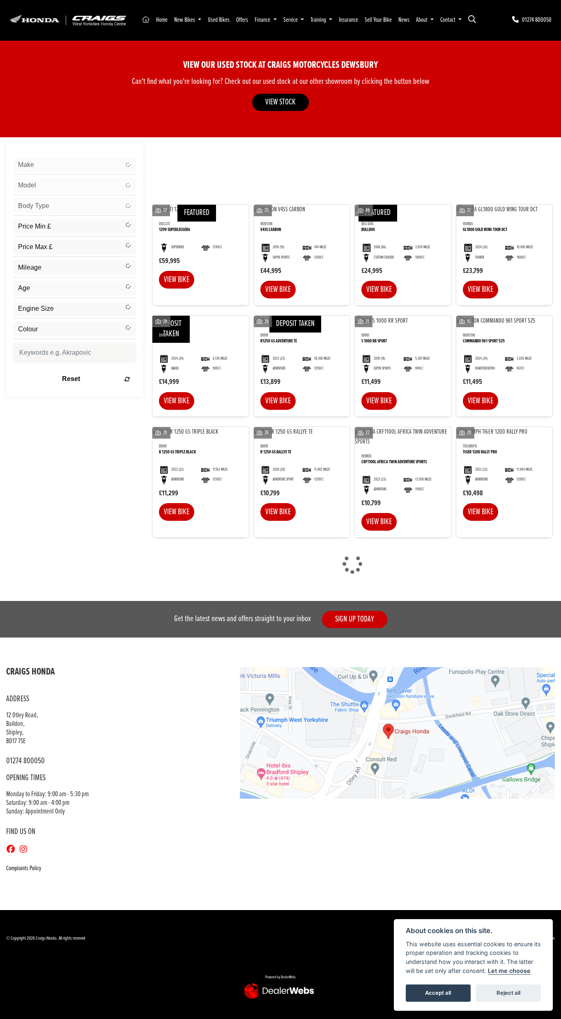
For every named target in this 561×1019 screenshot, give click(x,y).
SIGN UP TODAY (354, 619)
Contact (448, 20)
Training (318, 20)
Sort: (163, 151)
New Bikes (185, 20)
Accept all (438, 992)
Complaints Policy (23, 868)
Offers (242, 20)
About (422, 20)
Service (291, 20)
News (403, 20)
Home (162, 20)
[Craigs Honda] (67, 20)
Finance (263, 20)
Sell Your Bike (378, 20)
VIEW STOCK (280, 102)
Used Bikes (219, 20)
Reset (71, 378)
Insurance (348, 20)
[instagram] (25, 850)
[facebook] (12, 850)
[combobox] (74, 164)
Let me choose (509, 970)
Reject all (508, 992)
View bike (176, 279)
